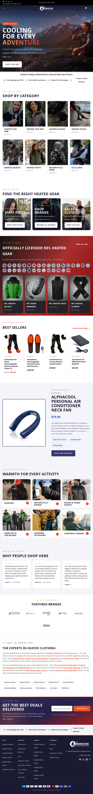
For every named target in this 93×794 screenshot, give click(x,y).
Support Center (23, 761)
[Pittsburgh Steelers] (44, 270)
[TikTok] (90, 759)
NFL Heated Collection (72, 668)
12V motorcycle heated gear (65, 665)
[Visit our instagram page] (6, 1)
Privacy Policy (54, 757)
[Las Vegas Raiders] (83, 265)
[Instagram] (83, 759)
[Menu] (4, 8)
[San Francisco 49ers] (49, 270)
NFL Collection (41, 688)
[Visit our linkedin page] (8, 1)
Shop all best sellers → (81, 328)
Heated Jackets (10, 682)
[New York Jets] (34, 270)
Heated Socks (54, 682)
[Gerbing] (30, 613)
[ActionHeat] (14, 613)
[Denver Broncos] (49, 265)
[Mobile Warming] (46, 626)
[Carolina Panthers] (24, 265)
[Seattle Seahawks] (54, 270)
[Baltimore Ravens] (14, 265)
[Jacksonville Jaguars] (73, 265)
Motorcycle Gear (26, 688)
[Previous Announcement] (34, 2)
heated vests (30, 658)
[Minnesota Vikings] (14, 270)
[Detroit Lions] (54, 265)
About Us (53, 744)
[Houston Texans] (63, 265)
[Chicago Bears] (29, 265)
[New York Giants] (29, 270)
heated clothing (52, 653)
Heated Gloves (39, 682)
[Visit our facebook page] (3, 1)
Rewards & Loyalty (24, 765)
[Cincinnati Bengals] (34, 265)
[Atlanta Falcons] (9, 265)
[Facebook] (80, 759)
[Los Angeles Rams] (5, 270)
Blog (51, 749)
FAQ (19, 756)
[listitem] (46, 2)
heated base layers (72, 658)
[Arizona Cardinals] (5, 265)
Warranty (21, 777)
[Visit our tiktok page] (11, 1)
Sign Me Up (81, 708)
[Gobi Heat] (46, 613)
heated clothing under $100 (66, 670)
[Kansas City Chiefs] (78, 265)
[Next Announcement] (59, 2)
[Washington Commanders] (68, 270)
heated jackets (18, 658)
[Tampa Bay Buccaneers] (58, 270)
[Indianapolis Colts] (68, 265)
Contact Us (22, 744)
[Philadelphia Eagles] (39, 270)
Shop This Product (63, 453)
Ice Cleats (53, 688)
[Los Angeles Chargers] (88, 265)
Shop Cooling (12, 64)
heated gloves (42, 658)
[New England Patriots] (19, 270)
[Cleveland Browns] (39, 265)
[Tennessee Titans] (63, 270)
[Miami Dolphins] (9, 270)
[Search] (89, 8)
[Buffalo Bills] (19, 265)
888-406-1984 (85, 755)
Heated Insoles (68, 682)
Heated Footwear (8, 770)
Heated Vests (25, 682)
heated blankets (23, 668)
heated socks (54, 658)
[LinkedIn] (87, 759)
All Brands (65, 688)
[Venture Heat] (63, 613)
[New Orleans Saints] (24, 270)
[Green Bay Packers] (58, 265)
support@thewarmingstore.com (12, 4)
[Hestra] (79, 613)
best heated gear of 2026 (36, 670)
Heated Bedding (10, 688)
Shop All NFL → (83, 244)
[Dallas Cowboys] (44, 265)
